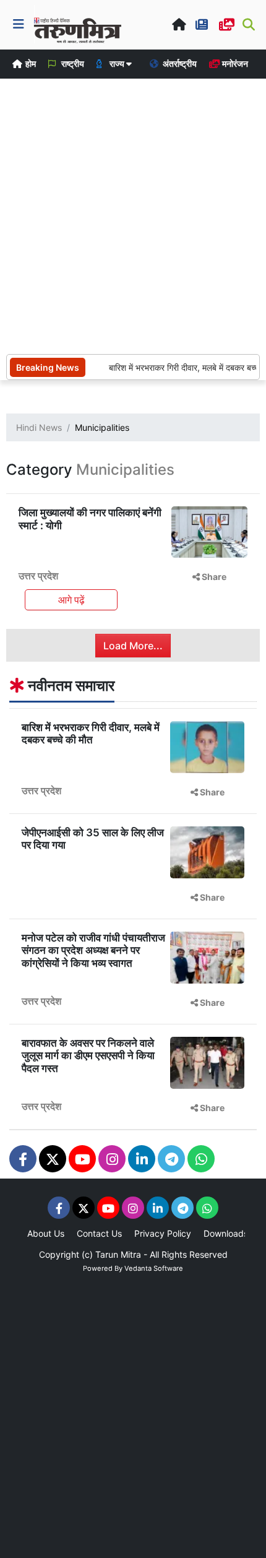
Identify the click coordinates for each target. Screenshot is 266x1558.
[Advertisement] (133, 215)
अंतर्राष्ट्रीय (179, 63)
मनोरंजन (234, 63)
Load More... (133, 645)
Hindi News (39, 427)
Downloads (226, 1233)
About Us (45, 1233)
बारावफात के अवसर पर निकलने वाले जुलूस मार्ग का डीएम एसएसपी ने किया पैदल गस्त (88, 1056)
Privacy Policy (162, 1233)
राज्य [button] (117, 63)
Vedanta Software (153, 1268)
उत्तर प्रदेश (38, 575)
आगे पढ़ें (71, 600)
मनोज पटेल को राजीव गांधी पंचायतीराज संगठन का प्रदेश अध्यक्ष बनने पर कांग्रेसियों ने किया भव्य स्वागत (93, 950)
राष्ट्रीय (71, 63)
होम (30, 63)
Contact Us (99, 1233)
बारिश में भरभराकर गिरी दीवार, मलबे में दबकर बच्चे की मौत (91, 733)
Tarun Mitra (118, 1254)
